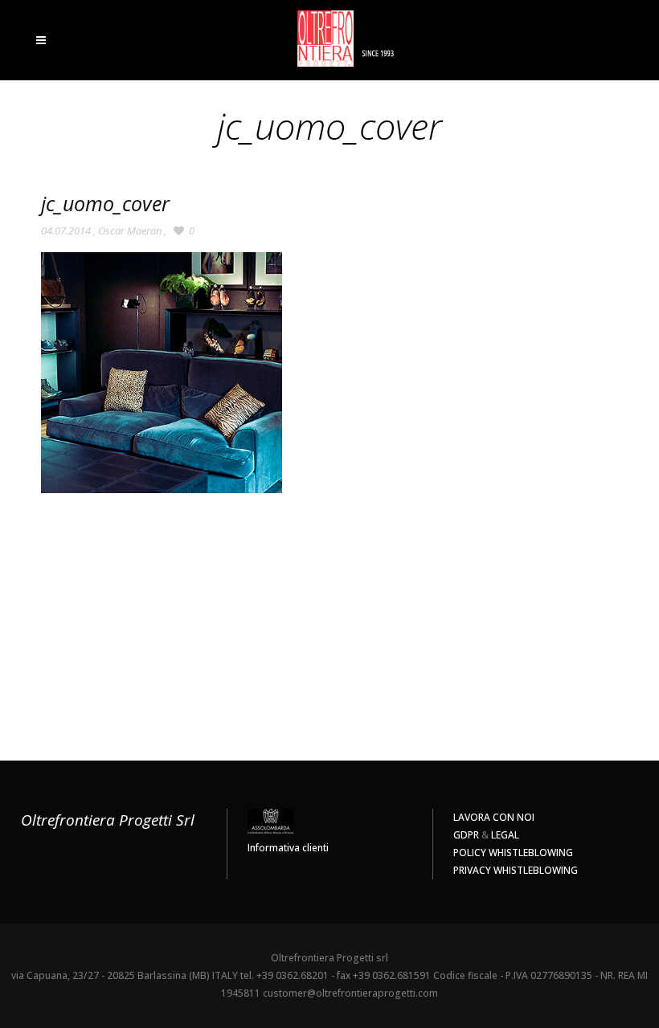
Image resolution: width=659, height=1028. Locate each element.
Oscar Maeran (130, 230)
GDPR (466, 835)
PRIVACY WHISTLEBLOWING (515, 870)
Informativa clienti (288, 848)
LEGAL (505, 835)
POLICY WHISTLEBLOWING (513, 852)
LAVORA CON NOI (493, 817)
